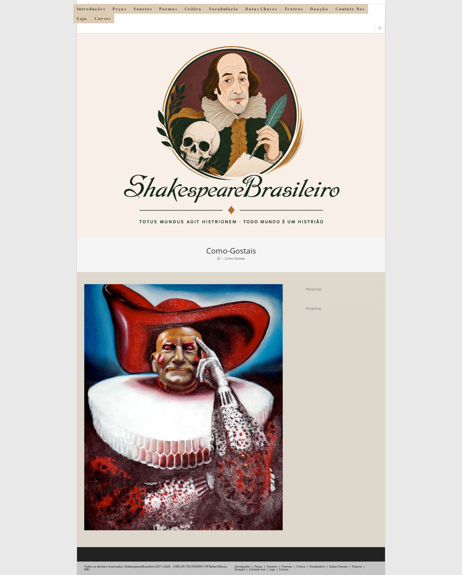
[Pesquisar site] (380, 28)
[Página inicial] (218, 258)
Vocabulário (317, 566)
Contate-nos (257, 569)
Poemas (287, 566)
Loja (272, 569)
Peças (259, 566)
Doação (240, 569)
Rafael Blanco (218, 566)
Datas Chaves (338, 566)
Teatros (357, 566)
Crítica (300, 566)
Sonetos (272, 566)
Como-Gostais (235, 258)
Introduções (242, 566)
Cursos (284, 569)
